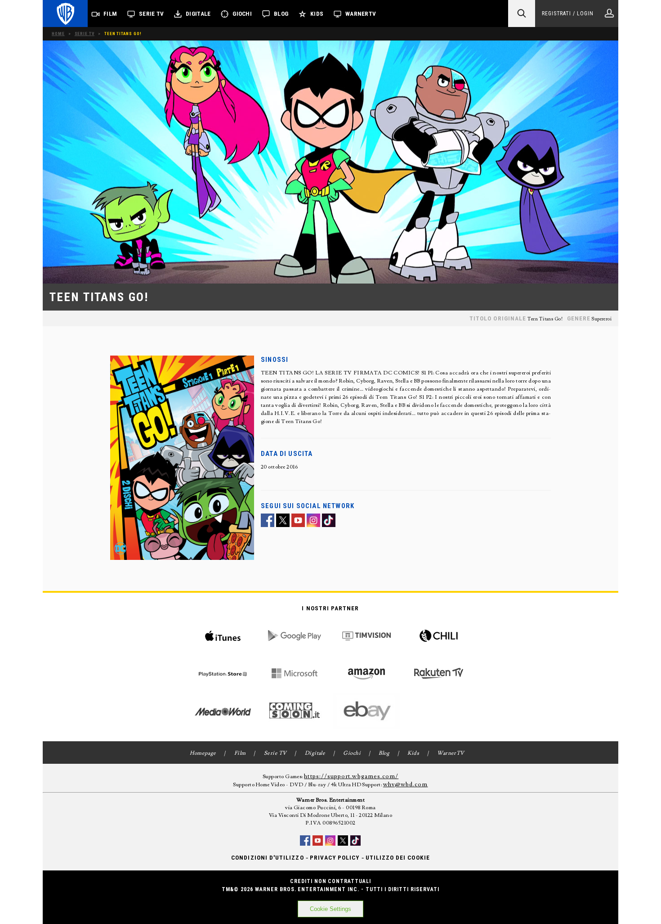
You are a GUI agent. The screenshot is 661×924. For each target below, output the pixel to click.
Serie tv (84, 33)
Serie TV (151, 13)
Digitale (198, 13)
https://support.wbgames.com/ (351, 776)
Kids (316, 13)
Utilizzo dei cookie (398, 857)
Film (110, 13)
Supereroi (601, 319)
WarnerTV (360, 13)
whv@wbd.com (405, 784)
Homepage (203, 753)
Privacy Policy (335, 857)
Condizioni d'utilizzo (267, 857)
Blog (281, 13)
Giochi (242, 13)
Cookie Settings (330, 909)
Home (58, 33)
